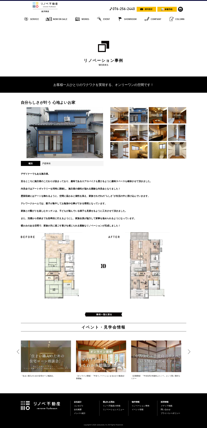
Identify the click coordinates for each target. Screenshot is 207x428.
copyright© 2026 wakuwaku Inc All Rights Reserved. (103, 424)
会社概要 (78, 409)
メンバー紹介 (80, 413)
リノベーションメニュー (113, 409)
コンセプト (79, 406)
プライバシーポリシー (170, 413)
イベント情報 (137, 409)
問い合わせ (165, 409)
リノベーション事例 (140, 406)
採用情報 (165, 402)
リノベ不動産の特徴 (111, 406)
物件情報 (136, 402)
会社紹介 (78, 402)
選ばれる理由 (108, 402)
